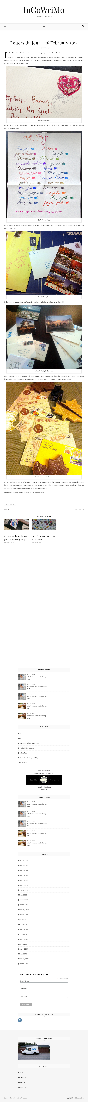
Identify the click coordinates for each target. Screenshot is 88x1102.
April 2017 (22, 919)
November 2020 (24, 890)
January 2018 (23, 914)
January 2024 (23, 870)
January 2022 (23, 880)
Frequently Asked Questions (28, 743)
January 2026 (23, 860)
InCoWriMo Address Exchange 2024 (37, 697)
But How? (22, 1082)
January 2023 (23, 875)
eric (7, 509)
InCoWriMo (44, 10)
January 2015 (23, 939)
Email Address (25, 981)
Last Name (23, 996)
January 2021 (23, 885)
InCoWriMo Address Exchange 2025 (37, 688)
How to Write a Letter (26, 748)
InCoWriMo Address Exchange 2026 (37, 678)
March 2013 (22, 954)
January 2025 (23, 865)
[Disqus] (44, 580)
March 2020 (22, 895)
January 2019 (23, 905)
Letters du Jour (10, 504)
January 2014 (23, 949)
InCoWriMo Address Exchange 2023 (37, 707)
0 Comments (79, 509)
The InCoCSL (23, 763)
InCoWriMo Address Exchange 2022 (37, 717)
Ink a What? (22, 1077)
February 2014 (23, 944)
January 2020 (23, 900)
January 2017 (23, 929)
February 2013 (23, 959)
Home (20, 733)
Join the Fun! (22, 753)
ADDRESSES (22, 1087)
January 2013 (23, 964)
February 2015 (23, 934)
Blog (20, 738)
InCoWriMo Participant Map (28, 758)
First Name (23, 989)
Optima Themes (21, 1098)
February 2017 (23, 924)
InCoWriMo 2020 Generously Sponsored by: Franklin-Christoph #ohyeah (44, 780)
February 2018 (23, 910)
